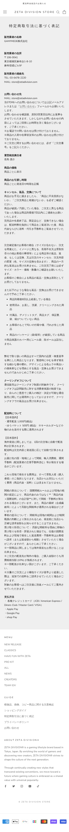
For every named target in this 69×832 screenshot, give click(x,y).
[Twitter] (13, 786)
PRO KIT (9, 662)
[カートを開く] (64, 12)
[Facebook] (5, 786)
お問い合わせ (27, 106)
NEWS (8, 673)
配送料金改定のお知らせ (34, 3)
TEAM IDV (10, 685)
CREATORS (10, 679)
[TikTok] (38, 786)
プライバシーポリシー (16, 722)
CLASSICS (10, 650)
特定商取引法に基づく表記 (19, 716)
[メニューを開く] (5, 12)
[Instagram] (22, 786)
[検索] (58, 11)
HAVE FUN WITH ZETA (17, 656)
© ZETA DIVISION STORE (34, 802)
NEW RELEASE (12, 644)
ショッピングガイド (15, 710)
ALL (6, 667)
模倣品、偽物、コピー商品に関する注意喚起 (29, 704)
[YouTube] (30, 786)
